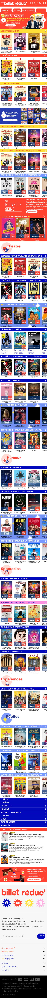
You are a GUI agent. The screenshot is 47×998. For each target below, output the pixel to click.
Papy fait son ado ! (15, 857)
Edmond (11, 845)
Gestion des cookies (11, 991)
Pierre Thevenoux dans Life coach (20, 834)
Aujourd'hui (6, 10)
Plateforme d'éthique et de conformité (17, 988)
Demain (17, 10)
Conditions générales (9, 983)
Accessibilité (37, 988)
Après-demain (28, 10)
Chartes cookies (29, 986)
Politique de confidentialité (28, 983)
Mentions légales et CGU (13, 986)
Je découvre (31, 212)
